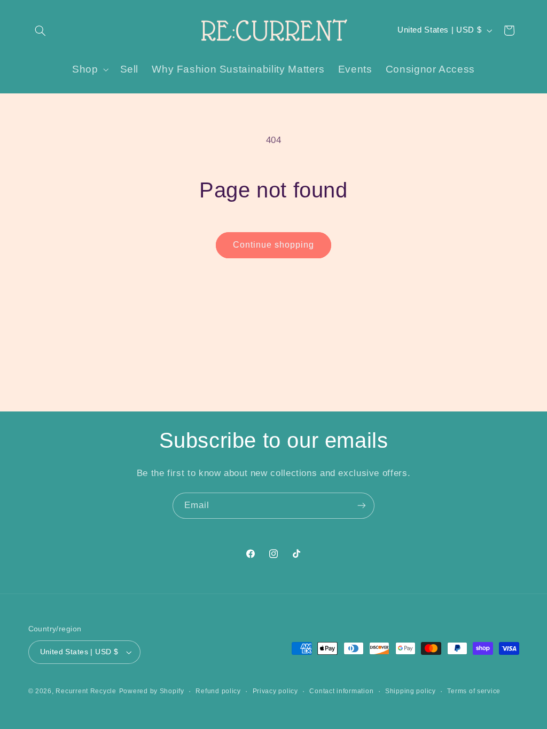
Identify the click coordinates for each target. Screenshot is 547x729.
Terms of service (474, 691)
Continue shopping (274, 244)
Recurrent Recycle (86, 691)
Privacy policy (275, 691)
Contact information (341, 691)
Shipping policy (410, 691)
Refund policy (218, 691)
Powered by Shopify (151, 691)
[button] (40, 30)
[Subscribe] (361, 506)
